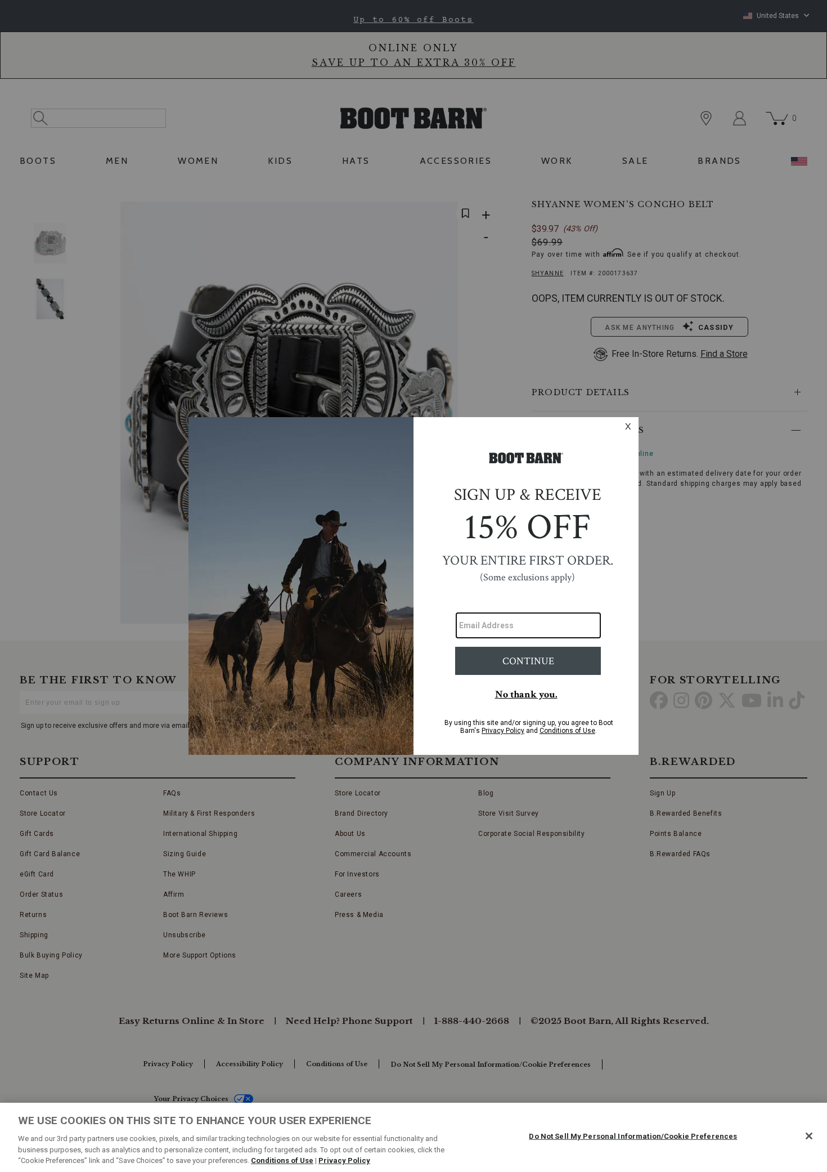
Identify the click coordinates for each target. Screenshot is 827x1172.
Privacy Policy (344, 1160)
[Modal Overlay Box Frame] (413, 586)
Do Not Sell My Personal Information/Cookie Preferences (633, 1136)
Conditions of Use (282, 1160)
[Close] (809, 1136)
